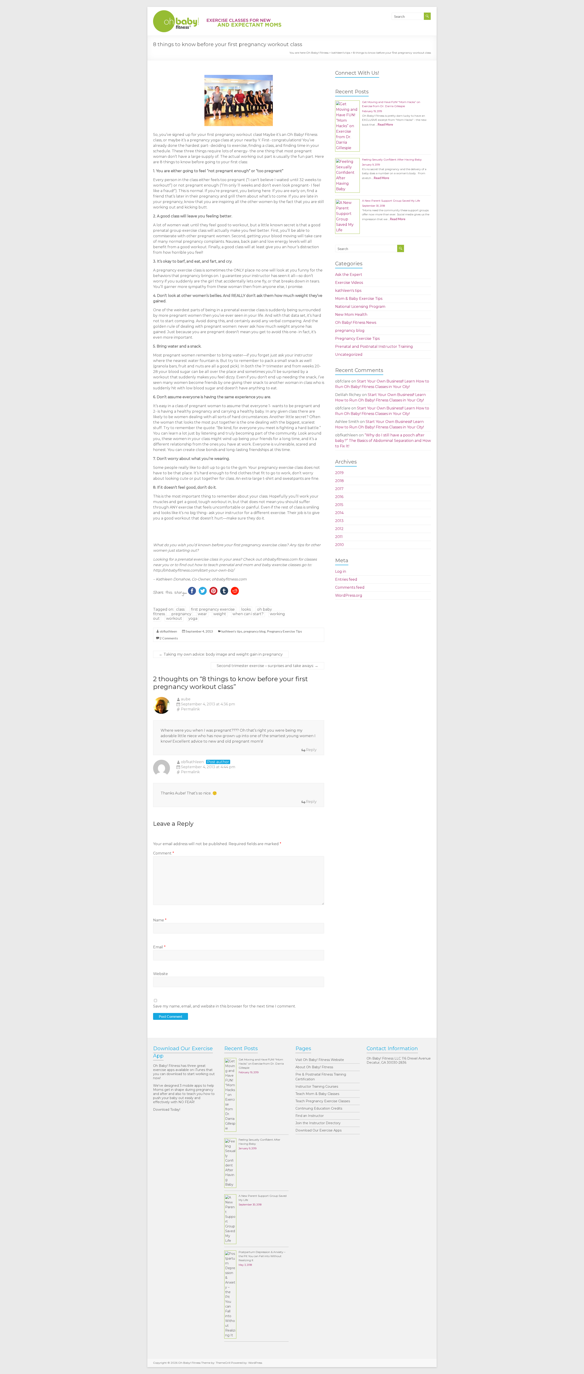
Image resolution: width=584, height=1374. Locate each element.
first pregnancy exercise (213, 609)
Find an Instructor (309, 1116)
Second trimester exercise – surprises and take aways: (267, 666)
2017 (339, 489)
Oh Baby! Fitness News (355, 322)
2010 (339, 545)
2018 (339, 481)
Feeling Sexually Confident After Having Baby (392, 159)
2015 (339, 505)
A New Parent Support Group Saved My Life (391, 200)
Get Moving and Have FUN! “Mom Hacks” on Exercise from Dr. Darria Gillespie (261, 1063)
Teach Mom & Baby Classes (317, 1094)
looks (246, 609)
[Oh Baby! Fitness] (217, 12)
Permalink (190, 709)
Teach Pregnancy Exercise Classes (322, 1101)
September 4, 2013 (199, 631)
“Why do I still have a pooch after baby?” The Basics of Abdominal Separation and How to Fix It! (383, 440)
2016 (339, 497)
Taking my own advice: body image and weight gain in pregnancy (221, 654)
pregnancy (181, 614)
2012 (339, 529)
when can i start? (247, 614)
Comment (163, 853)
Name (160, 920)
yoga (192, 618)
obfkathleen (168, 631)
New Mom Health (351, 314)
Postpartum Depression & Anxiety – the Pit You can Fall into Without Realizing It (262, 1256)
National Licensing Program (360, 306)
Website (160, 974)
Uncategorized (348, 354)
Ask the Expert (348, 274)
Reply (311, 750)
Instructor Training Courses (316, 1086)
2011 (339, 537)
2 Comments (169, 638)
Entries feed (346, 579)
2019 (339, 473)
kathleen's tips (340, 52)
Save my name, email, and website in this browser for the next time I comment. (224, 1006)
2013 (339, 521)
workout (174, 618)
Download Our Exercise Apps (318, 1130)
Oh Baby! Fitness (317, 52)
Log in (340, 571)
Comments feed (350, 587)
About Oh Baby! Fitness (314, 1067)
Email (159, 947)
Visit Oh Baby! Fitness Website (319, 1060)
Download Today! (166, 1110)
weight (219, 614)
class (180, 609)
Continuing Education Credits (318, 1108)
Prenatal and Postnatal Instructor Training (374, 346)
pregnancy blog (255, 631)
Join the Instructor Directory (318, 1123)
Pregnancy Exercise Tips (284, 631)
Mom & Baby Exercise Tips (358, 298)
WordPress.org (348, 595)
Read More (385, 124)
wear (202, 614)
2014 (339, 513)
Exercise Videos (349, 282)
